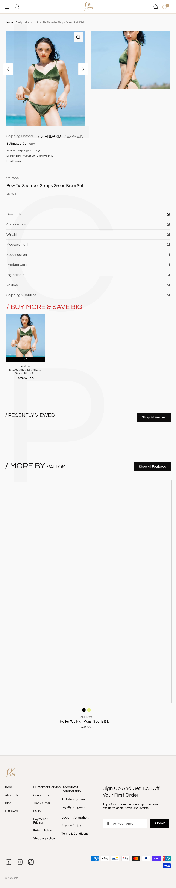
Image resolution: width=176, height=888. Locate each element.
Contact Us (41, 795)
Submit (159, 823)
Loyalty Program (73, 807)
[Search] (16, 6)
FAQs (37, 811)
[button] (88, 214)
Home (9, 22)
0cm (16, 878)
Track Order (41, 803)
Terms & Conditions (74, 833)
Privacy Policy (71, 825)
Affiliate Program (73, 799)
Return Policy (42, 830)
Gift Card (11, 811)
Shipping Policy (44, 838)
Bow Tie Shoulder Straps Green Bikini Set (60, 22)
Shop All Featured (152, 466)
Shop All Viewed (154, 417)
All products (25, 22)
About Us (11, 795)
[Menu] (7, 6)
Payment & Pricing (41, 820)
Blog (8, 803)
